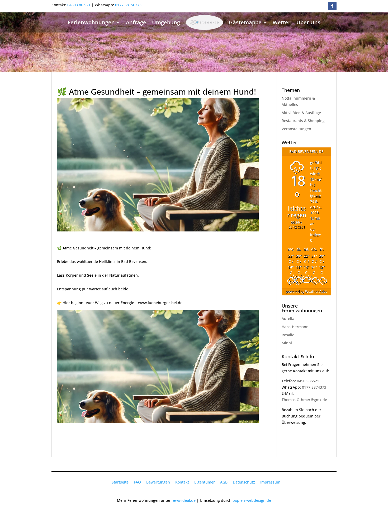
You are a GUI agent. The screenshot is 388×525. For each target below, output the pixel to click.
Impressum (270, 482)
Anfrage (136, 22)
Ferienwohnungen (91, 22)
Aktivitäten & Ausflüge (301, 112)
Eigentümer (204, 482)
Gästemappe (245, 22)
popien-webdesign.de (252, 500)
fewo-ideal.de (184, 500)
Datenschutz (244, 482)
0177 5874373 (314, 387)
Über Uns (308, 22)
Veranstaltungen (296, 128)
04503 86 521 (79, 4)
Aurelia (288, 318)
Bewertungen (158, 482)
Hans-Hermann (295, 326)
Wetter (282, 22)
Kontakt (182, 482)
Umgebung (166, 22)
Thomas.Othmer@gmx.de (304, 399)
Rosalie (288, 334)
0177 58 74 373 (128, 4)
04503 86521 (308, 380)
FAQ (137, 482)
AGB (224, 482)
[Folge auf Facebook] (332, 6)
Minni (287, 342)
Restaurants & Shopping (303, 120)
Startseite (120, 482)
